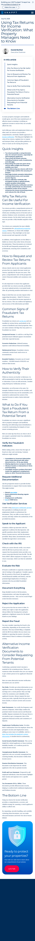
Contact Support (23, 917)
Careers (3, 908)
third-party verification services (22, 507)
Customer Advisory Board (7, 904)
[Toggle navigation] (32, 12)
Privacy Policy (5, 932)
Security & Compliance (25, 900)
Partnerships (5, 917)
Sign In (20, 920)
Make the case (10, 7)
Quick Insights (12, 64)
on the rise (22, 321)
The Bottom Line (13, 108)
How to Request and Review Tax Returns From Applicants (19, 75)
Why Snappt (5, 900)
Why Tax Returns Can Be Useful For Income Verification (18, 69)
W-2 (6, 500)
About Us (4, 897)
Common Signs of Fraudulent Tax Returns (18, 81)
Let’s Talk (11, 869)
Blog (19, 897)
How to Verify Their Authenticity (18, 86)
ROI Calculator (6, 920)
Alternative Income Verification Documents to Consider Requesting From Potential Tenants (18, 101)
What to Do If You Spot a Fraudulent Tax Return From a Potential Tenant (18, 92)
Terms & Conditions (7, 935)
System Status (22, 903)
